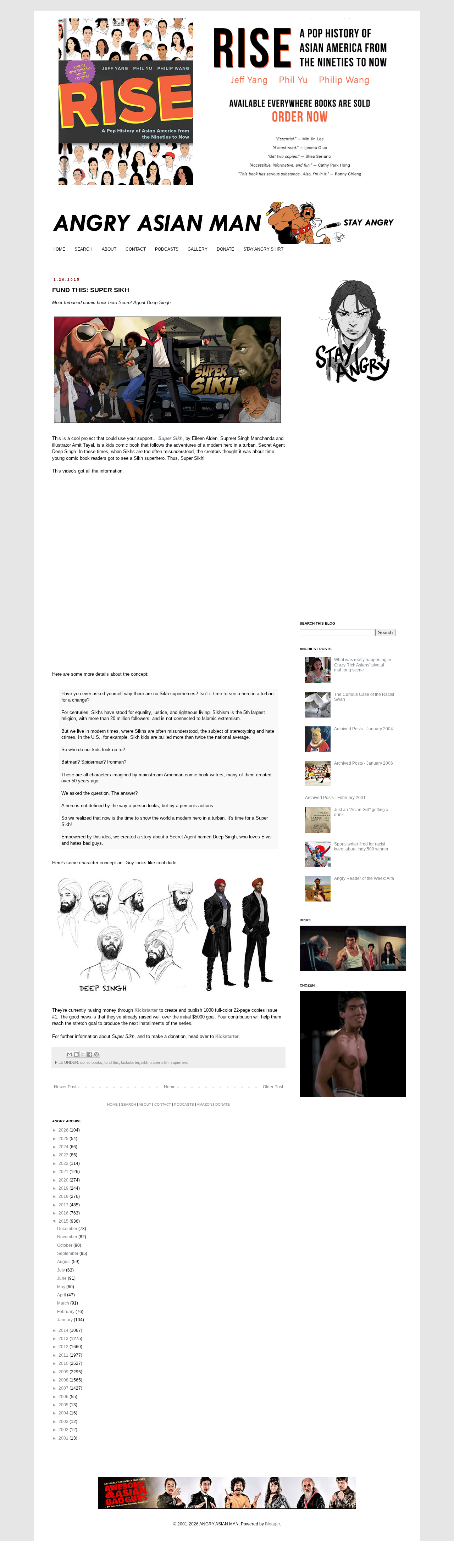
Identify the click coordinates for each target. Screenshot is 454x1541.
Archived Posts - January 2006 (363, 763)
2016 (64, 1213)
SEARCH (83, 249)
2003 (64, 1421)
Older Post (273, 1086)
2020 (64, 1180)
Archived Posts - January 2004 (363, 728)
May (61, 1286)
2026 (64, 1130)
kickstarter (130, 1062)
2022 (64, 1163)
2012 (64, 1346)
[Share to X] (83, 1054)
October (65, 1245)
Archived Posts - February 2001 (335, 797)
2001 (64, 1438)
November (67, 1236)
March (63, 1303)
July (61, 1270)
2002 (64, 1429)
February (66, 1311)
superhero (179, 1062)
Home (170, 1086)
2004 (64, 1413)
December (67, 1228)
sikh (144, 1062)
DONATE (225, 249)
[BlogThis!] (76, 1054)
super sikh (159, 1062)
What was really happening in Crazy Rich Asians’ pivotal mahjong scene (362, 664)
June (62, 1278)
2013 (64, 1338)
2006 (64, 1396)
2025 (64, 1138)
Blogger (272, 1524)
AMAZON (204, 1104)
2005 (64, 1404)
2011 (64, 1355)
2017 (64, 1204)
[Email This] (69, 1054)
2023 (64, 1154)
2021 (64, 1171)
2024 (64, 1146)
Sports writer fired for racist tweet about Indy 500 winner (361, 847)
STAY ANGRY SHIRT (263, 249)
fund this (111, 1062)
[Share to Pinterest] (96, 1054)
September (68, 1253)
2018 (64, 1196)
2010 (64, 1363)
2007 (64, 1388)
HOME (58, 249)
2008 (64, 1380)
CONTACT (136, 249)
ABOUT (109, 249)
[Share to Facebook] (89, 1054)
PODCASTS (166, 249)
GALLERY (197, 249)
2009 (64, 1371)
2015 (64, 1221)
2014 (64, 1330)
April (62, 1294)
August (64, 1261)
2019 (64, 1188)
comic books (91, 1062)
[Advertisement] (353, 502)
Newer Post (65, 1086)
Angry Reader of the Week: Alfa (364, 878)
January (65, 1319)
